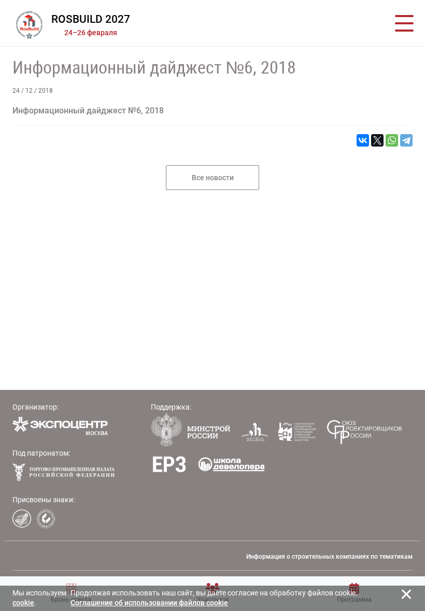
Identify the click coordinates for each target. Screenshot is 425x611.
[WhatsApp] (392, 140)
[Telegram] (406, 140)
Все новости (213, 177)
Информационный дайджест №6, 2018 (154, 67)
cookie (23, 603)
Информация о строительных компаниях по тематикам (329, 556)
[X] (377, 140)
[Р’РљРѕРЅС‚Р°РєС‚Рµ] (363, 140)
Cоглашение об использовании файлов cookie (149, 603)
